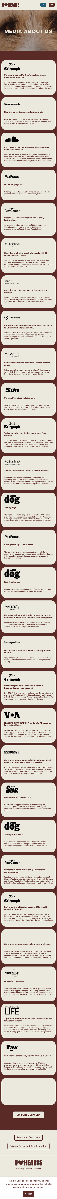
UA (43, 5)
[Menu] (52, 5)
